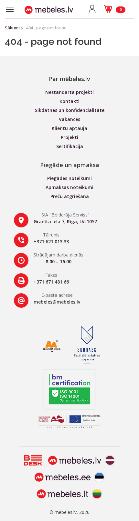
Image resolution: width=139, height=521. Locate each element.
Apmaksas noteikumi (69, 187)
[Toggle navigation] (10, 9)
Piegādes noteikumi (69, 178)
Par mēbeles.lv (69, 79)
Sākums (13, 28)
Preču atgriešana (69, 196)
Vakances (69, 119)
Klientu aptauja (69, 128)
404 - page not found (46, 28)
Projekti (69, 137)
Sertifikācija (69, 146)
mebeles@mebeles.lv (57, 302)
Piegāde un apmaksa (69, 165)
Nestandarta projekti (69, 92)
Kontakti (69, 101)
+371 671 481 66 (51, 282)
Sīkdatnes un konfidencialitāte (69, 110)
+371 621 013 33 (51, 241)
